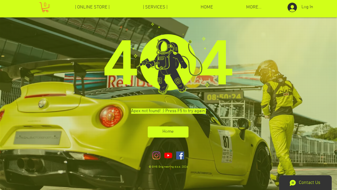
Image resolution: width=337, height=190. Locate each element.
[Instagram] (156, 155)
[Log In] (290, 7)
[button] (45, 7)
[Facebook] (180, 155)
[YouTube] (168, 155)
